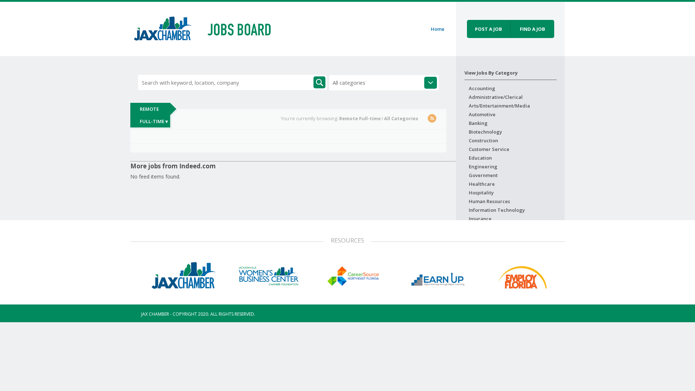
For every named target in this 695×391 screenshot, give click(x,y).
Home (438, 29)
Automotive (482, 114)
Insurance (480, 218)
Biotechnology (485, 132)
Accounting (482, 88)
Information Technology (497, 210)
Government (483, 175)
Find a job (532, 29)
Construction (483, 140)
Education (480, 158)
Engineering (483, 166)
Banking (478, 123)
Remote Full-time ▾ (154, 115)
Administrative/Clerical (496, 97)
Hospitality (481, 192)
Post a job (488, 29)
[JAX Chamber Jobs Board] (207, 27)
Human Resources (489, 201)
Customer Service (489, 149)
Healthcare (482, 184)
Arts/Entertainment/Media (499, 105)
